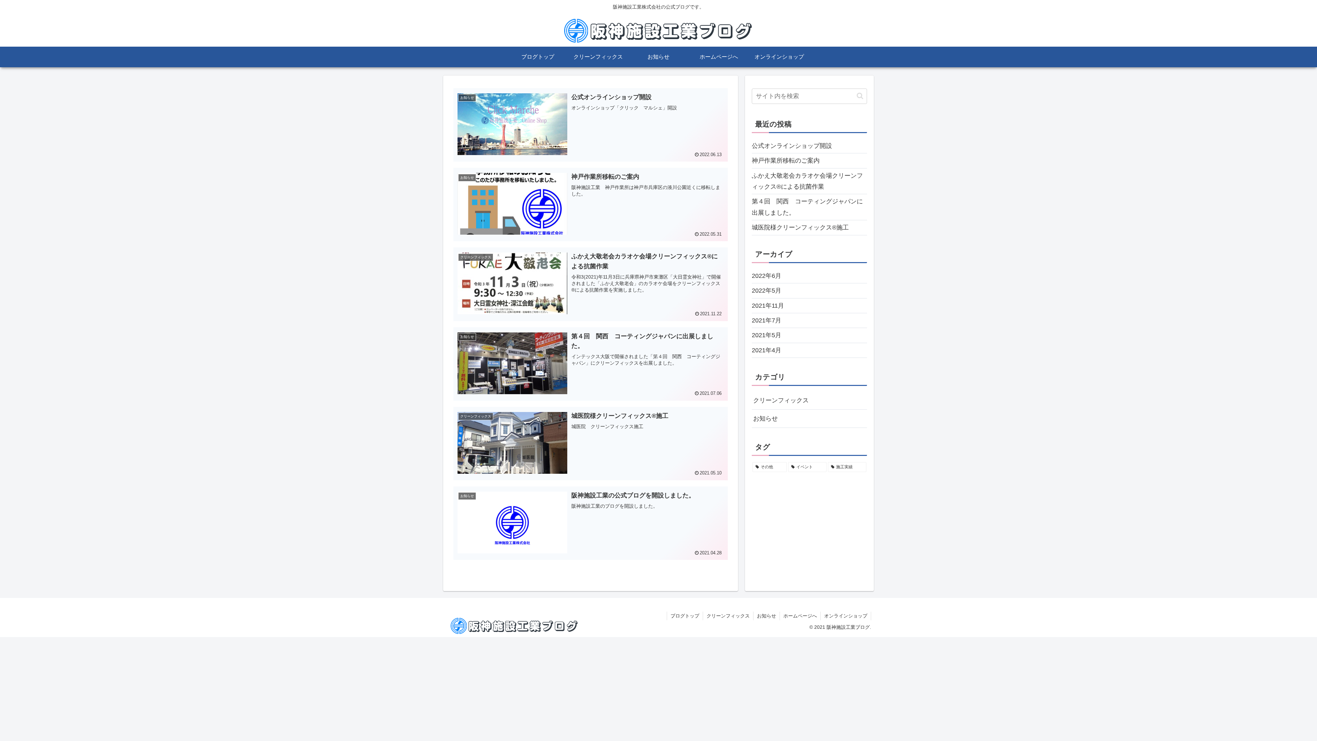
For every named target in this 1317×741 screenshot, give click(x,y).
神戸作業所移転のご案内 (786, 160)
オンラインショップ (845, 616)
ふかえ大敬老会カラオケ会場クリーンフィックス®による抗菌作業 (807, 181)
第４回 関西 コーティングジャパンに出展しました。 (807, 207)
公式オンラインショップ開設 (792, 145)
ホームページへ (800, 616)
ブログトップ (685, 616)
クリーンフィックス (781, 400)
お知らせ (765, 418)
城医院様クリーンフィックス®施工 (800, 227)
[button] (860, 96)
